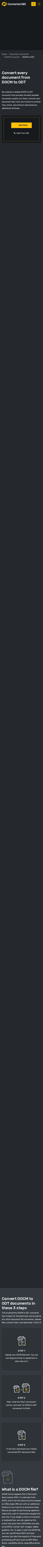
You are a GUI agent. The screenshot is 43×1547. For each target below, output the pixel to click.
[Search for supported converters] (33, 4)
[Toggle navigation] (39, 4)
